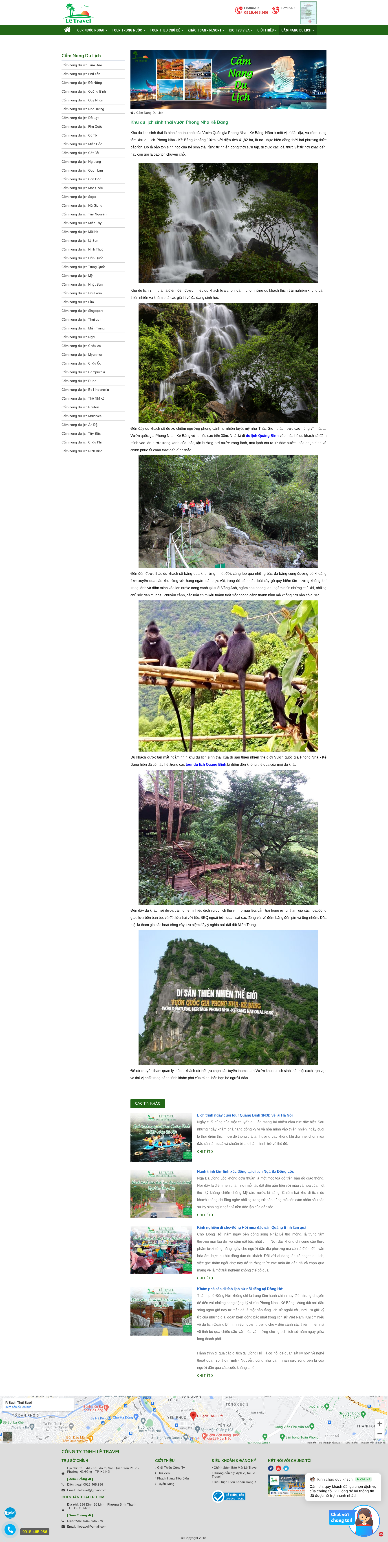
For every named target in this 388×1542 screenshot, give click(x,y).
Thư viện (163, 1473)
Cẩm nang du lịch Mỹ (77, 276)
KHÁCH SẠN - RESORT (205, 30)
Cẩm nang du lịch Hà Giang (82, 206)
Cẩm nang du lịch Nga (78, 337)
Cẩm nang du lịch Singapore (83, 311)
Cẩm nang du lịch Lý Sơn (80, 241)
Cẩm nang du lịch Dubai (79, 381)
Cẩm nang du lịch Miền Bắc (82, 144)
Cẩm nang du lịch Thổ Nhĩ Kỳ (83, 398)
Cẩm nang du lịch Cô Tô (79, 135)
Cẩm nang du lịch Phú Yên (81, 74)
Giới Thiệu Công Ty (170, 1467)
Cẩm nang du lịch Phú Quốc (82, 127)
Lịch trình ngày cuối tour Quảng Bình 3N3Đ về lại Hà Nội (245, 1115)
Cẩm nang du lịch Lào (78, 302)
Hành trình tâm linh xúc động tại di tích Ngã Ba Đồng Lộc (245, 1171)
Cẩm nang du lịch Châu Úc (81, 363)
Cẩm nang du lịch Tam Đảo (82, 65)
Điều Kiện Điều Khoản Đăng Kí (235, 1482)
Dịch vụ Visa (240, 30)
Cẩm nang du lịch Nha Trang (83, 109)
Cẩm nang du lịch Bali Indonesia (85, 390)
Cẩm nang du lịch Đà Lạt (80, 118)
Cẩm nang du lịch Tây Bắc (81, 434)
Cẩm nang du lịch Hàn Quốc (82, 258)
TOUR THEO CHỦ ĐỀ (165, 30)
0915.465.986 (256, 12)
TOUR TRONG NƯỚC (127, 30)
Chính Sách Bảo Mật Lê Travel (235, 1467)
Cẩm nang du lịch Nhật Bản (82, 284)
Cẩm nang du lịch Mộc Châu (82, 188)
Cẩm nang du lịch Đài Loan (82, 293)
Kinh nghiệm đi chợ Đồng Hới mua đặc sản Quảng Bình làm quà (251, 1227)
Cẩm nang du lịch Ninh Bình (82, 451)
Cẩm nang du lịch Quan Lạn (82, 170)
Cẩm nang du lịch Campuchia (83, 372)
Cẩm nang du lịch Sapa (79, 197)
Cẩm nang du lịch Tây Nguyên (84, 214)
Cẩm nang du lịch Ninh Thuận (83, 249)
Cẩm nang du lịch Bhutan (80, 407)
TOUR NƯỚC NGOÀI (90, 30)
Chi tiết (204, 1152)
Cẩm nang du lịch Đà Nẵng (82, 83)
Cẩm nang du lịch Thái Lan (81, 320)
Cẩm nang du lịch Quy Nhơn (82, 100)
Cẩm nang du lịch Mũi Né (80, 232)
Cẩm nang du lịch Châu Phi (81, 442)
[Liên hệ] (10, 1532)
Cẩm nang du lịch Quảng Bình (84, 92)
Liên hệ (69, 40)
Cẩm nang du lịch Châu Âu (81, 346)
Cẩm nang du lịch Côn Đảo (81, 179)
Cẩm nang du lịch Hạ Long (81, 162)
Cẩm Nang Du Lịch (296, 30)
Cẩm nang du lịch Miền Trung (83, 328)
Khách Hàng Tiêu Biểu (172, 1478)
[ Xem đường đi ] (80, 1479)
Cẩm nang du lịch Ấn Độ (79, 425)
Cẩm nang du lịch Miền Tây (82, 223)
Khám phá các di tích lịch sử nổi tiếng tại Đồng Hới (240, 1289)
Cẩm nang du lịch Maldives (81, 416)
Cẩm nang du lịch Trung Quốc (83, 267)
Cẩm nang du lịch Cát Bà (80, 153)
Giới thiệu (266, 30)
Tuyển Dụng (165, 1484)
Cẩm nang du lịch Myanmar (82, 355)
